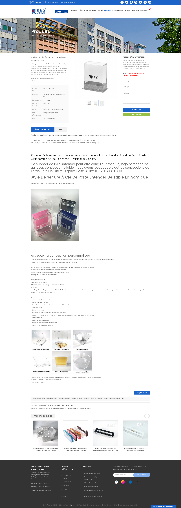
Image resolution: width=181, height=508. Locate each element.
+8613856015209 (52, 2)
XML (115, 505)
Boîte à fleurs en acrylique (92, 473)
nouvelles (118, 10)
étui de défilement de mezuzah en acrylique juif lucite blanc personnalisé (105, 449)
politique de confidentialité (128, 505)
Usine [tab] (61, 129)
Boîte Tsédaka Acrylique (49, 399)
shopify (138, 114)
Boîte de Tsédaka (64, 399)
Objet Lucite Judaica (45, 36)
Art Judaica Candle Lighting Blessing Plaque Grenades (56, 406)
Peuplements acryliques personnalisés (91, 478)
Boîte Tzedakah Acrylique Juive (114, 399)
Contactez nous (139, 10)
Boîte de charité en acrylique (93, 399)
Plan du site (107, 505)
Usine (100, 10)
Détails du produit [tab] (42, 129)
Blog (64, 497)
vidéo (127, 10)
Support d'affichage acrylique (93, 496)
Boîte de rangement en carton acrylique (93, 491)
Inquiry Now (142, 393)
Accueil (74, 10)
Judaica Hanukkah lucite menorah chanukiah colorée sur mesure (45, 449)
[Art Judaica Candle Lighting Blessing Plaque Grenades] (135, 431)
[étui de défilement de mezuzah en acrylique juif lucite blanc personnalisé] (105, 433)
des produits (67, 482)
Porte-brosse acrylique (91, 487)
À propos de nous (88, 10)
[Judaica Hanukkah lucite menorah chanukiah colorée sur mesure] (45, 433)
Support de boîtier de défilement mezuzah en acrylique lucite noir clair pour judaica (65, 409)
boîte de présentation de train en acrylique (48, 260)
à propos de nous (67, 477)
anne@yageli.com (69, 2)
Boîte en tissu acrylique (91, 483)
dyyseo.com (97, 505)
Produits (108, 10)
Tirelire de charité (77, 399)
